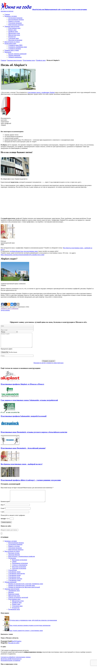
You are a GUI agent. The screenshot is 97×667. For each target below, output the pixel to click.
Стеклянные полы (14, 577)
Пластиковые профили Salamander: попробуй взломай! (24, 416)
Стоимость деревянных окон (17, 47)
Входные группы (13, 553)
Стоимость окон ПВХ (15, 45)
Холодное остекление (19, 568)
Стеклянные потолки (15, 578)
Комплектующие (13, 594)
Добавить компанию (15, 57)
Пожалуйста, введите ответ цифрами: (13, 515)
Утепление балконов (15, 23)
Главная (7, 14)
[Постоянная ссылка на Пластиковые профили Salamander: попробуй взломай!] (10, 412)
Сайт (2, 512)
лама (12, 643)
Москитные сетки (14, 33)
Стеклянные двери (14, 572)
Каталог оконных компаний (17, 53)
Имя (2, 505)
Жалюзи (11, 592)
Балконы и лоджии (11, 16)
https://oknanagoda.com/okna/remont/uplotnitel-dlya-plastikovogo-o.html (22, 254)
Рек (9, 643)
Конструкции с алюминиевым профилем (21, 556)
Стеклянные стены (14, 580)
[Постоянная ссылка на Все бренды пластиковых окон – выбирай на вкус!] (10, 460)
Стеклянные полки (14, 575)
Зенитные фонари (14, 554)
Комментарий (5, 501)
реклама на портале (7, 11)
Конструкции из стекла (12, 42)
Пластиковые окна (14, 28)
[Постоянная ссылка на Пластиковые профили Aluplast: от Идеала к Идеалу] (10, 380)
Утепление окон (13, 38)
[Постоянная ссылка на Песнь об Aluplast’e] (18, 89)
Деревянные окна (14, 590)
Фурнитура (12, 36)
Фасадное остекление (15, 40)
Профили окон (13, 31)
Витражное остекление (19, 560)
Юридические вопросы (15, 24)
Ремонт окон (12, 30)
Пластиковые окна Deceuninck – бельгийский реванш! (23, 448)
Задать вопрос (5, 310)
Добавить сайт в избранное (9, 308)
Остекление (12, 558)
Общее (14, 561)
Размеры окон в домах (12, 50)
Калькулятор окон (10, 43)
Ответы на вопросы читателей (18, 597)
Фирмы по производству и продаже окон (21, 585)
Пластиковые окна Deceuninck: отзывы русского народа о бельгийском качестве (34, 432)
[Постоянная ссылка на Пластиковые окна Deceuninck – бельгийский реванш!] (10, 444)
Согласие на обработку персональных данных (16, 657)
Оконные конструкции (12, 26)
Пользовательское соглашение (10, 660)
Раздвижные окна (14, 609)
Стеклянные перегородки (16, 573)
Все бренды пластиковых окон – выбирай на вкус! (21, 464)
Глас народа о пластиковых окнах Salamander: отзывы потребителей (29, 400)
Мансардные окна (14, 35)
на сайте (16, 643)
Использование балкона (16, 19)
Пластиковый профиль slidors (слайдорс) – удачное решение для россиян (31, 480)
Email (2, 508)
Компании (8, 52)
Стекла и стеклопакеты (19, 565)
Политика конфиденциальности (11, 659)
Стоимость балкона (14, 48)
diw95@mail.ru (16, 641)
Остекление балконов (15, 18)
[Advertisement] (48, 202)
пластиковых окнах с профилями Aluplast (41, 92)
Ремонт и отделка (14, 21)
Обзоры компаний (14, 55)
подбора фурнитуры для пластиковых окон (24, 251)
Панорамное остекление (20, 563)
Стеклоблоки (12, 570)
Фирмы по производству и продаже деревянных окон (25, 584)
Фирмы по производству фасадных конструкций (24, 587)
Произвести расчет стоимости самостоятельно (48, 363)
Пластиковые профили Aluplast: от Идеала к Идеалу (22, 384)
